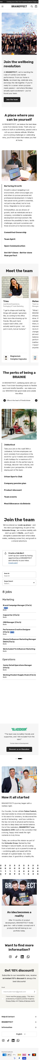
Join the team (12, 100)
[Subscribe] (34, 992)
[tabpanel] (19, 165)
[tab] (19, 206)
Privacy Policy (10, 1001)
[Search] (32, 6)
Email (3, 987)
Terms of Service (25, 1001)
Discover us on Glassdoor (19, 749)
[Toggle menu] (2, 6)
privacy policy (21, 996)
